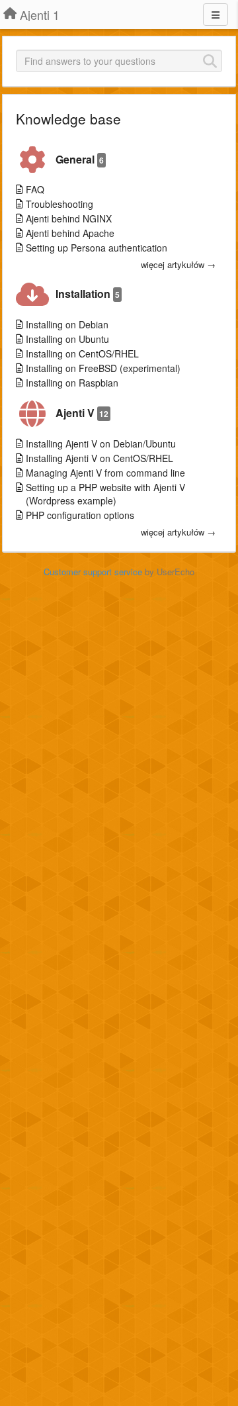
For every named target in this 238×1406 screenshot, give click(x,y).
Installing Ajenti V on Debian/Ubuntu (101, 443)
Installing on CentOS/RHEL (82, 353)
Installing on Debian (67, 324)
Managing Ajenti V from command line (105, 472)
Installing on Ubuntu (67, 339)
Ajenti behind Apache (70, 233)
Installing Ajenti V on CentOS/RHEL (99, 458)
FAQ (35, 189)
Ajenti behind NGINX (69, 218)
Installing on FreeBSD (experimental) (103, 368)
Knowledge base (68, 118)
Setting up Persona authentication (96, 247)
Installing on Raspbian (72, 382)
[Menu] (215, 14)
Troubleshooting (59, 204)
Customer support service (93, 571)
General (80, 159)
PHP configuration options (80, 515)
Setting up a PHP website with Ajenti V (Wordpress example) (105, 494)
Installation (88, 293)
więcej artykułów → (178, 265)
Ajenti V (82, 412)
